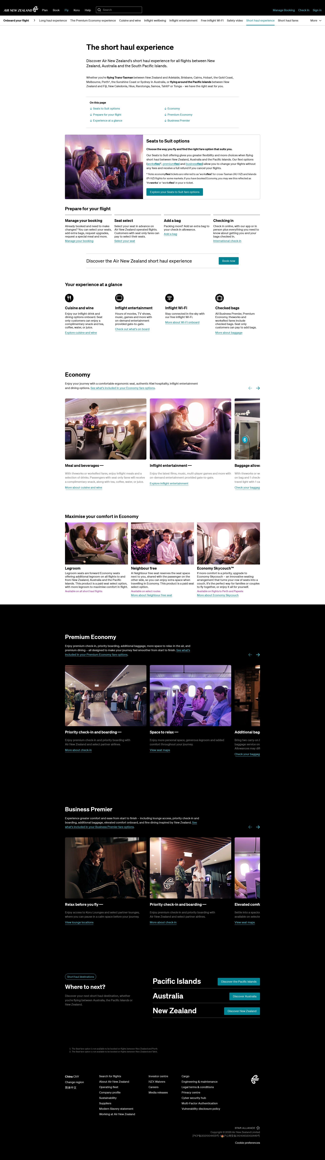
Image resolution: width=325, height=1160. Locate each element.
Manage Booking (284, 10)
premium (171, 164)
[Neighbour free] (162, 543)
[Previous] (250, 388)
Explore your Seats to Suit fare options (174, 192)
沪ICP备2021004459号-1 (206, 1135)
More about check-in (78, 750)
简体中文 (71, 1087)
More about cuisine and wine (83, 487)
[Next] (258, 388)
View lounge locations (79, 922)
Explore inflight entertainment (169, 483)
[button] (316, 20)
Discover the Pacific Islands (238, 981)
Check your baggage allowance (255, 487)
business (194, 164)
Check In (303, 10)
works (153, 164)
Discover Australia (244, 996)
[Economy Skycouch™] (228, 543)
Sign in (317, 10)
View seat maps (160, 750)
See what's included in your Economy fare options (123, 388)
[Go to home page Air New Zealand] (21, 9)
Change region (74, 1082)
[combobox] (119, 10)
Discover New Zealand (242, 1011)
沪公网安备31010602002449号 (242, 1135)
